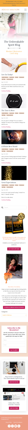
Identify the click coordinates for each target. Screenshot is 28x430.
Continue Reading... (6, 91)
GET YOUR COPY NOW (14, 249)
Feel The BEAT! (14, 350)
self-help (3, 79)
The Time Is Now (8, 111)
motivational (21, 77)
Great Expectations (8, 182)
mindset (16, 77)
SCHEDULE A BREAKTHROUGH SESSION (14, 307)
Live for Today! (7, 75)
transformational (10, 79)
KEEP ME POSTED (14, 382)
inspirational (11, 77)
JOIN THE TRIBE (14, 408)
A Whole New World (9, 147)
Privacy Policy (9, 422)
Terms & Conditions (17, 422)
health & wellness (5, 77)
